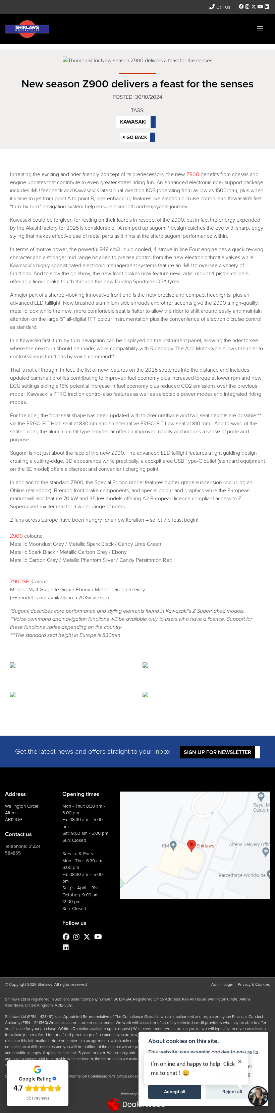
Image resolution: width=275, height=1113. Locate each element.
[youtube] (260, 7)
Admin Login (222, 984)
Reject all (232, 1091)
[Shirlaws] (27, 28)
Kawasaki (133, 122)
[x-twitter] (253, 7)
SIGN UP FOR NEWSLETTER (217, 752)
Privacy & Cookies (254, 984)
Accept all (174, 1091)
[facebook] (241, 7)
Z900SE (19, 581)
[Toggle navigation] (260, 29)
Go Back (136, 137)
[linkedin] (267, 7)
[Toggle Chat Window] (258, 1096)
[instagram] (247, 7)
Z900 (192, 174)
